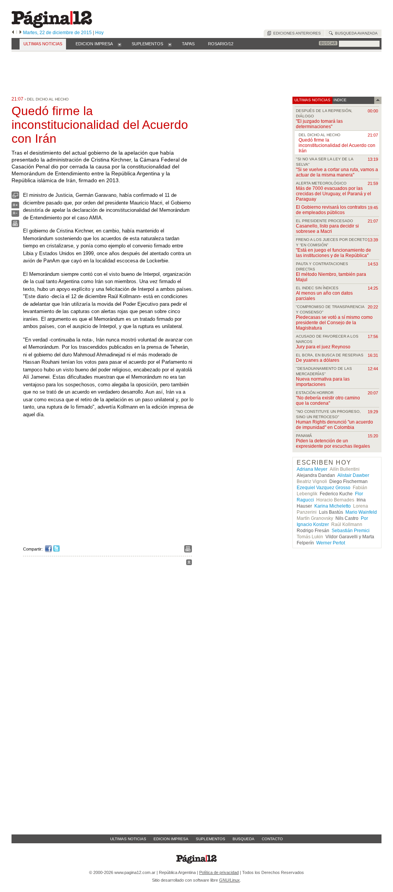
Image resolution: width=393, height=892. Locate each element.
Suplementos (210, 839)
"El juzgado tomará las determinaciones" (319, 124)
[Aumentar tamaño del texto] (15, 207)
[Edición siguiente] (20, 32)
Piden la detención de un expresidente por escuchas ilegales (333, 443)
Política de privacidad (219, 872)
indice (339, 100)
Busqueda (243, 839)
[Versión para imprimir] (15, 225)
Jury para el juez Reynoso (323, 347)
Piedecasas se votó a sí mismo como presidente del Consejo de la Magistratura (334, 323)
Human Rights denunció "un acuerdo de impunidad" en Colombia (334, 424)
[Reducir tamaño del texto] (15, 215)
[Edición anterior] (13, 32)
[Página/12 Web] (52, 26)
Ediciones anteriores (296, 33)
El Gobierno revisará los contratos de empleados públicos (331, 209)
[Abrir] (119, 44)
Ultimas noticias (128, 839)
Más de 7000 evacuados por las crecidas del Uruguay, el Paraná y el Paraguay (333, 194)
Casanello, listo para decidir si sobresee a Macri (327, 228)
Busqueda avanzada (355, 33)
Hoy (99, 32)
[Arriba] (189, 563)
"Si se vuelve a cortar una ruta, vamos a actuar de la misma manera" (337, 172)
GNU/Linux (229, 880)
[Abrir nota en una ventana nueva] (15, 197)
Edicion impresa (171, 839)
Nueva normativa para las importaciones (323, 381)
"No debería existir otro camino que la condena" (328, 400)
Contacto (272, 839)
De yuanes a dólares (317, 360)
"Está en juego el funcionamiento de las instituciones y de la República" (333, 252)
